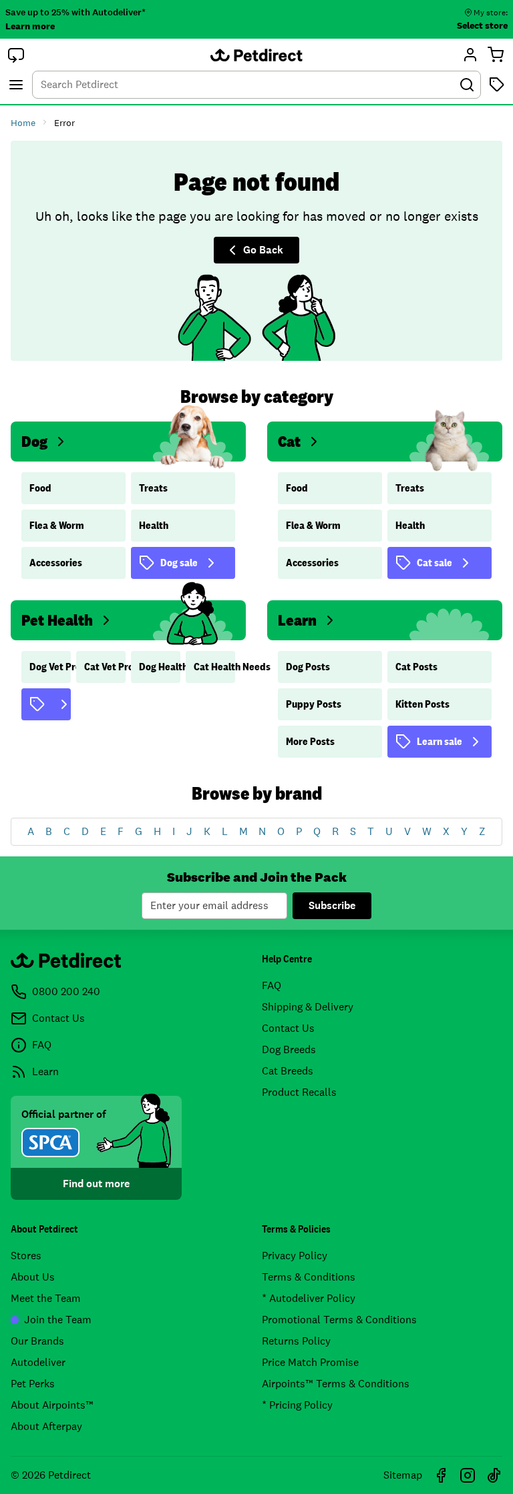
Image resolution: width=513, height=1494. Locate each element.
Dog (34, 441)
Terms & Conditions (308, 1277)
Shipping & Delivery (307, 1007)
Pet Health (57, 620)
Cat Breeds (287, 1071)
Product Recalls (299, 1092)
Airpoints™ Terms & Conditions (335, 1384)
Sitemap (402, 1475)
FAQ (271, 985)
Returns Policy (296, 1341)
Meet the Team (46, 1298)
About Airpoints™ (52, 1405)
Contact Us (288, 1028)
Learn (297, 620)
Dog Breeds (289, 1049)
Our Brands (37, 1341)
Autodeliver (38, 1362)
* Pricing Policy (297, 1405)
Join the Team (58, 1320)
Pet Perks (33, 1384)
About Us (33, 1277)
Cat (289, 441)
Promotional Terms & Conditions (339, 1320)
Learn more (30, 26)
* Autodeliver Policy (308, 1298)
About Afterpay (46, 1426)
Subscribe (332, 905)
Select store (482, 25)
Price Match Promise (310, 1362)
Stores (26, 1256)
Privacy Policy (294, 1256)
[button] (16, 54)
